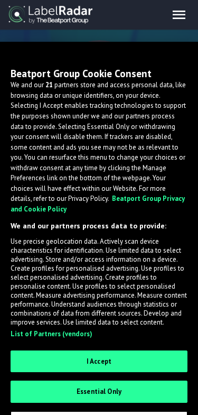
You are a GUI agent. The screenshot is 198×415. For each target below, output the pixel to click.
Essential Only (99, 391)
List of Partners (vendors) (51, 333)
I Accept (99, 361)
